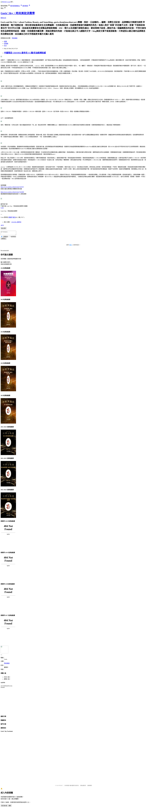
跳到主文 (3, 18)
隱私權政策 (83, 785)
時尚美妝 (14, 38)
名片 (5, 45)
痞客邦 (10, 217)
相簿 (5, 41)
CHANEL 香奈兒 (16, 222)
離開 (10, 805)
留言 (14, 217)
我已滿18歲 (4, 805)
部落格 (6, 43)
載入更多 (3, 228)
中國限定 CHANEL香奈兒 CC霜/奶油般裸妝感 (25, 53)
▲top (2, 225)
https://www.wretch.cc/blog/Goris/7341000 (12, 192)
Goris (2, 207)
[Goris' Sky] (1, 198)
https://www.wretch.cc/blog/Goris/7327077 (12, 187)
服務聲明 (89, 785)
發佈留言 (3, 238)
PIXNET (61, 785)
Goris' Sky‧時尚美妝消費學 (18, 13)
